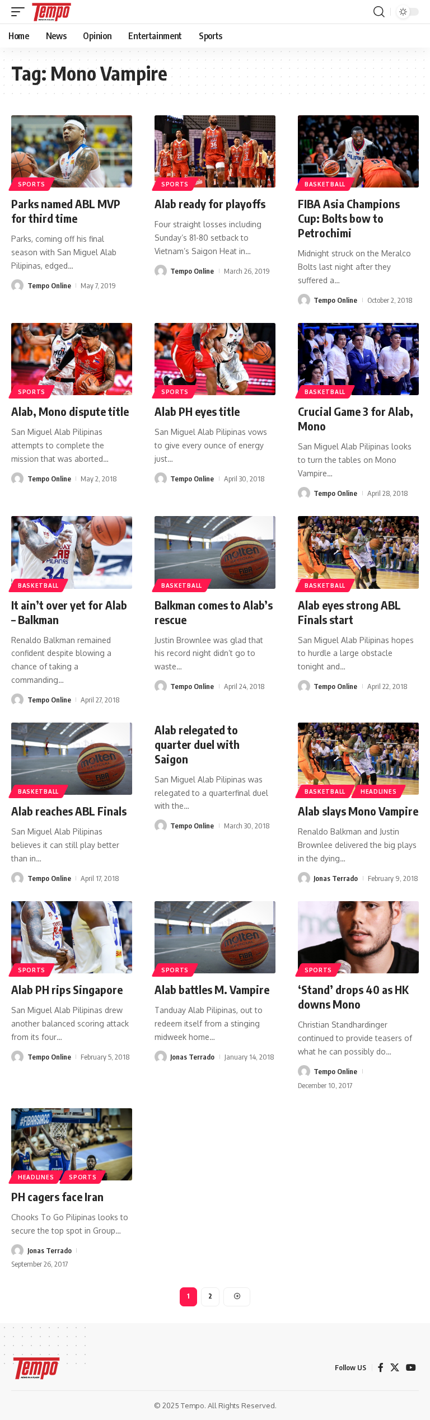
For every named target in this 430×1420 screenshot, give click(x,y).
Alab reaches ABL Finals (69, 811)
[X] (394, 1367)
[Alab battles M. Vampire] (215, 937)
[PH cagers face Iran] (71, 1144)
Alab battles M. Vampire (212, 989)
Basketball (325, 184)
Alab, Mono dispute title (70, 411)
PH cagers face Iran (57, 1196)
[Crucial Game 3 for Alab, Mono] (358, 359)
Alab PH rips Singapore (67, 989)
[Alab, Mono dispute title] (71, 359)
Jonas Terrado (336, 878)
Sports (31, 184)
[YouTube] (411, 1367)
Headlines (378, 791)
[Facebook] (380, 1367)
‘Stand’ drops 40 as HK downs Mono (353, 996)
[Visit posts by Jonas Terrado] (304, 878)
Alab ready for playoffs (210, 203)
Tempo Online (49, 285)
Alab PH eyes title (197, 411)
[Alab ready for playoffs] (215, 151)
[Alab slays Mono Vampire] (358, 759)
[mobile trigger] (20, 12)
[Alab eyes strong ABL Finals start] (358, 552)
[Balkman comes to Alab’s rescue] (215, 552)
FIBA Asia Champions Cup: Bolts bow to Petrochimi (349, 218)
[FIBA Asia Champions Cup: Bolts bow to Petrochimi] (358, 151)
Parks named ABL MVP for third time (65, 210)
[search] (379, 11)
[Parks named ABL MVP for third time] (71, 151)
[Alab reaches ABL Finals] (71, 759)
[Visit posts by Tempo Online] (17, 285)
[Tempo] (51, 12)
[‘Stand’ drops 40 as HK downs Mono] (358, 937)
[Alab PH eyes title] (215, 359)
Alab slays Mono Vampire (358, 811)
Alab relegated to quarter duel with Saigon (197, 744)
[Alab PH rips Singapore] (71, 937)
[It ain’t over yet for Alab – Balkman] (71, 552)
